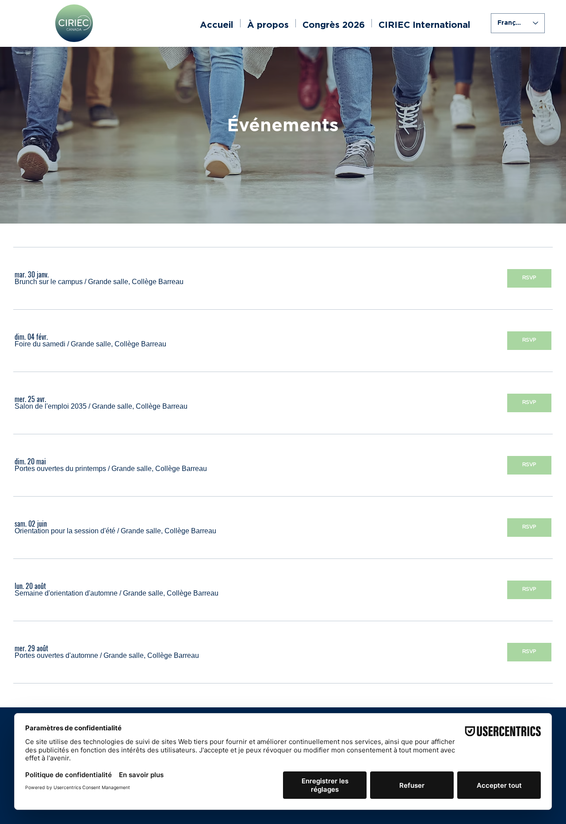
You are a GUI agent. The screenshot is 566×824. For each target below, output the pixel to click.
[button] (49, 282)
